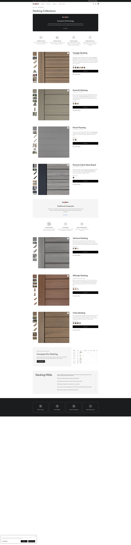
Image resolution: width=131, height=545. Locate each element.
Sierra (76, 67)
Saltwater (73, 248)
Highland (76, 289)
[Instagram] (90, 1)
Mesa (84, 67)
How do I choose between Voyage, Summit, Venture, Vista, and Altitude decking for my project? (74, 386)
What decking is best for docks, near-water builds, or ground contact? (69, 381)
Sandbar (76, 248)
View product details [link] (76, 74)
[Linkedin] (96, 1)
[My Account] (96, 4)
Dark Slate (73, 177)
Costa (73, 67)
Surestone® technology (84, 95)
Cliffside (78, 103)
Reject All (24, 541)
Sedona (82, 67)
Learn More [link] (65, 28)
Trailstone (78, 289)
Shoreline (78, 248)
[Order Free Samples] (74, 407)
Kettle (73, 140)
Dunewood (73, 323)
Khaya (78, 67)
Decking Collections (41, 7)
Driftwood (76, 323)
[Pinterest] (94, 1)
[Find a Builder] (57, 407)
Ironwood (78, 323)
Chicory (76, 140)
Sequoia (73, 289)
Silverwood (80, 323)
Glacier (73, 103)
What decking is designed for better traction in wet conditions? (68, 384)
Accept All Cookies (32, 541)
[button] (41, 361)
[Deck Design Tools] (90, 407)
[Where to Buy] (40, 407)
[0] (97, 4)
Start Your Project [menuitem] (62, 3)
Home (33, 7)
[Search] (93, 4)
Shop (36, 7)
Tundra (80, 67)
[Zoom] (68, 53)
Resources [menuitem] (48, 3)
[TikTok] (95, 1)
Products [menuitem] (42, 3)
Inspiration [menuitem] (54, 3)
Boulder (76, 103)
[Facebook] (88, 1)
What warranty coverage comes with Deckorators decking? (67, 389)
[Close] (35, 536)
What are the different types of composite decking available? (68, 378)
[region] (19, 539)
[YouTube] (91, 1)
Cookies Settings (4, 541)
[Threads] (92, 1)
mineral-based (94, 132)
